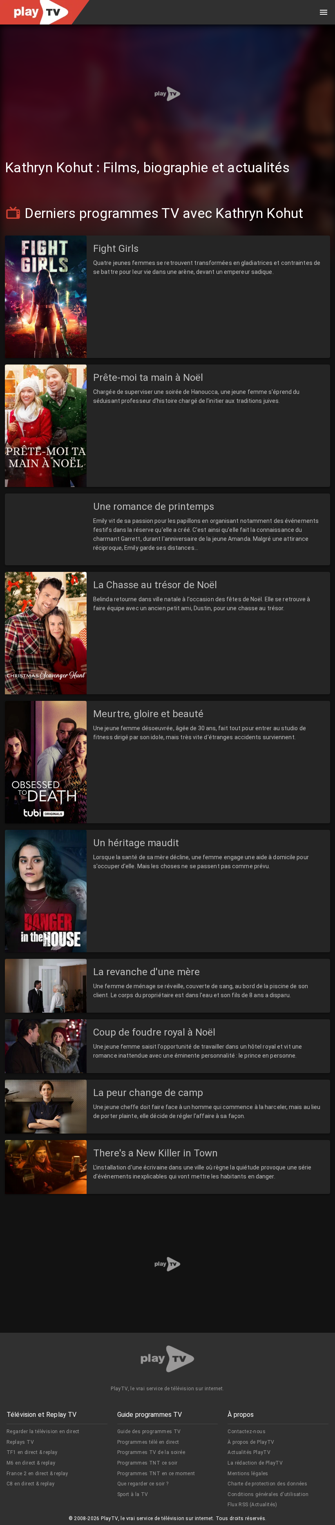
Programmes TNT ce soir (147, 1463)
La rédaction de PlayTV (255, 1463)
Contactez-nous (247, 1431)
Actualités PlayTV (249, 1452)
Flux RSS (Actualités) (252, 1504)
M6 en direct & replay (31, 1463)
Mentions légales (248, 1473)
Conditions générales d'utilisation (268, 1494)
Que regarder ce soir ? (143, 1484)
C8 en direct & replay (30, 1484)
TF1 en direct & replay (32, 1452)
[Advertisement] (167, 94)
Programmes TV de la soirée (151, 1452)
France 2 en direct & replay (37, 1473)
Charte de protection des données (267, 1484)
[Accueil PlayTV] (167, 1360)
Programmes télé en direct (148, 1442)
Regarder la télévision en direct (43, 1431)
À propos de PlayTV (251, 1442)
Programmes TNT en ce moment (156, 1473)
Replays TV (20, 1442)
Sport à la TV (132, 1494)
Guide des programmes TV (149, 1431)
